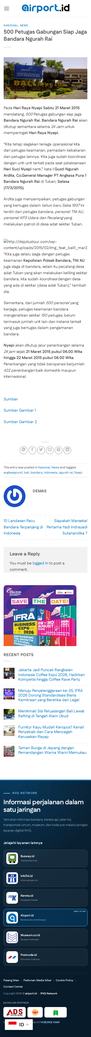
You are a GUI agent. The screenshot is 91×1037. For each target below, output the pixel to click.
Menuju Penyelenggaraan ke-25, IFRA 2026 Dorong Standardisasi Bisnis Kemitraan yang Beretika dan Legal (50, 695)
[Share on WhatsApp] (24, 450)
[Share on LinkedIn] (67, 450)
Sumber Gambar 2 (20, 422)
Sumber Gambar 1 (20, 410)
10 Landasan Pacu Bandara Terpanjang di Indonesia (23, 527)
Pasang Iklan (11, 980)
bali (26, 472)
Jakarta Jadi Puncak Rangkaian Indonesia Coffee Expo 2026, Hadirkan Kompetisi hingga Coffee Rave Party (51, 675)
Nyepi (78, 472)
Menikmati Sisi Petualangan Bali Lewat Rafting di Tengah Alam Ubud (51, 713)
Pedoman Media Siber (37, 980)
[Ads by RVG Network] (14, 1012)
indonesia (50, 472)
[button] (6, 8)
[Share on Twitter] (41, 450)
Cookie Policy (64, 980)
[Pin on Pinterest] (59, 450)
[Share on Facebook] (32, 450)
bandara (36, 472)
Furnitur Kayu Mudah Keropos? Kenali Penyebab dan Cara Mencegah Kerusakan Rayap (51, 732)
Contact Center (13, 987)
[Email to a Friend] (50, 450)
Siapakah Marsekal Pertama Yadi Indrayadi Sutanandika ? (67, 527)
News (24, 26)
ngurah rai (66, 472)
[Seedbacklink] (35, 1012)
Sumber (11, 399)
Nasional (11, 26)
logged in (40, 563)
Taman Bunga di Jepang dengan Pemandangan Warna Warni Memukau (52, 750)
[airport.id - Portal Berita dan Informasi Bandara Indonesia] (45, 8)
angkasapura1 (13, 472)
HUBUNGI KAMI (50, 1022)
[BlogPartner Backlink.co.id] (55, 1012)
